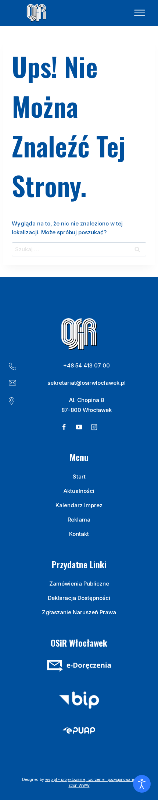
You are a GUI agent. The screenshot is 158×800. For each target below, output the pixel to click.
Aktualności (79, 490)
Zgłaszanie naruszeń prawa (79, 612)
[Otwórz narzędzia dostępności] (142, 784)
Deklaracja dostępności (79, 597)
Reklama (79, 519)
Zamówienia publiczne (79, 583)
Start (79, 476)
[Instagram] (94, 427)
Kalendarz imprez (79, 505)
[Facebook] (64, 427)
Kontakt (79, 533)
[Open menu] (139, 12)
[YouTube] (79, 427)
